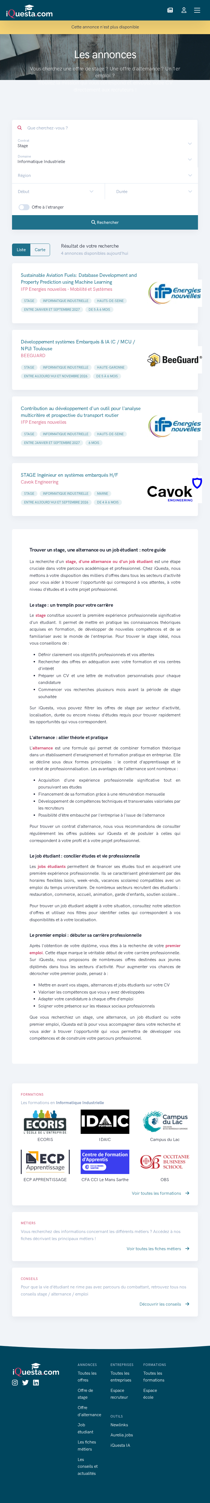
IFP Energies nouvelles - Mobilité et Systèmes (66, 289)
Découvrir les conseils (160, 1304)
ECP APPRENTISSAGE (45, 1179)
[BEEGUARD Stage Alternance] (174, 360)
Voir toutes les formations (157, 1193)
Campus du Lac (165, 1139)
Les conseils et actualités (88, 1466)
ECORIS (45, 1139)
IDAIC (105, 1139)
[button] (170, 10)
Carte (40, 249)
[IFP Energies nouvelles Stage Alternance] (174, 426)
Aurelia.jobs (121, 1434)
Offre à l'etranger (48, 207)
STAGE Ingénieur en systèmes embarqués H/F (69, 475)
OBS (165, 1179)
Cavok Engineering (40, 482)
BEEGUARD (33, 355)
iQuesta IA (120, 1445)
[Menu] (197, 10)
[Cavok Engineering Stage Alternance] (174, 489)
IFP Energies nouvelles (43, 422)
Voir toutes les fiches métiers (154, 1248)
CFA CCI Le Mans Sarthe (105, 1179)
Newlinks (119, 1424)
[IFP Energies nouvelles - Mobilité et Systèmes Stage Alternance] (174, 293)
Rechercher (107, 222)
